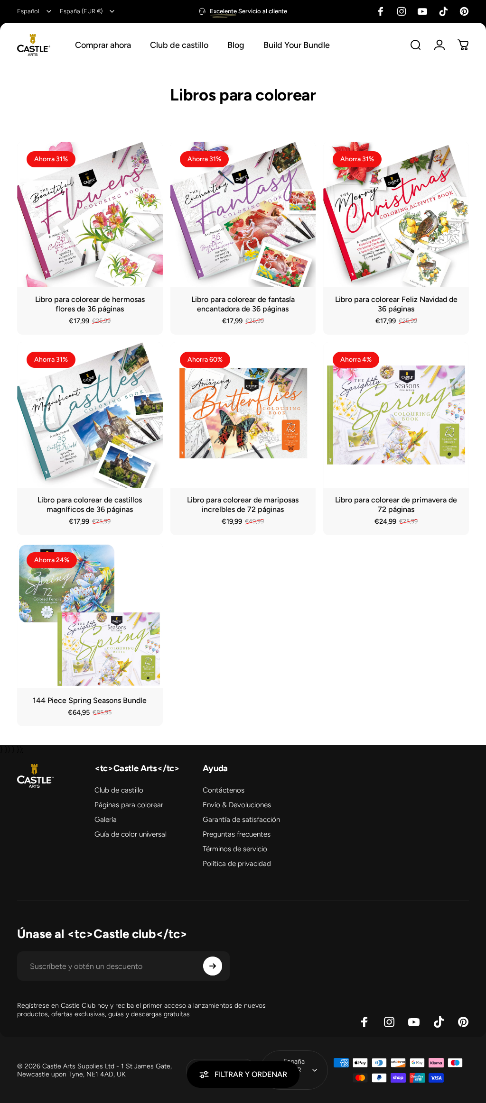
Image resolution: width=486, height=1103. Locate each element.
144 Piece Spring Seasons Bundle (90, 700)
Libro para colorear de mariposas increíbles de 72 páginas (243, 504)
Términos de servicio (235, 849)
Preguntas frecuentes (237, 834)
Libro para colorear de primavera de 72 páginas (396, 504)
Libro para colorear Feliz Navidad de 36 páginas (396, 304)
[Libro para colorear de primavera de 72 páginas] (396, 415)
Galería (105, 819)
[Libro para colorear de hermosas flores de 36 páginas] (90, 214)
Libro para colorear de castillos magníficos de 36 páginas (89, 504)
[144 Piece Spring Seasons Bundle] (90, 615)
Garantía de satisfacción (241, 819)
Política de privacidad (237, 863)
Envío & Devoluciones (237, 805)
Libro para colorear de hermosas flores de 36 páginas (90, 304)
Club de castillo (118, 790)
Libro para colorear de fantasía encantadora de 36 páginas (243, 304)
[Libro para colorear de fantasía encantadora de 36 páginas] (243, 214)
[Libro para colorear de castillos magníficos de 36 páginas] (90, 415)
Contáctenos (223, 790)
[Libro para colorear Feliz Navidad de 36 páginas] (396, 214)
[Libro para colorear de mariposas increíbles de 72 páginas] (243, 415)
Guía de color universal (130, 834)
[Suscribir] (212, 966)
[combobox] (35, 11)
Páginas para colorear (128, 805)
